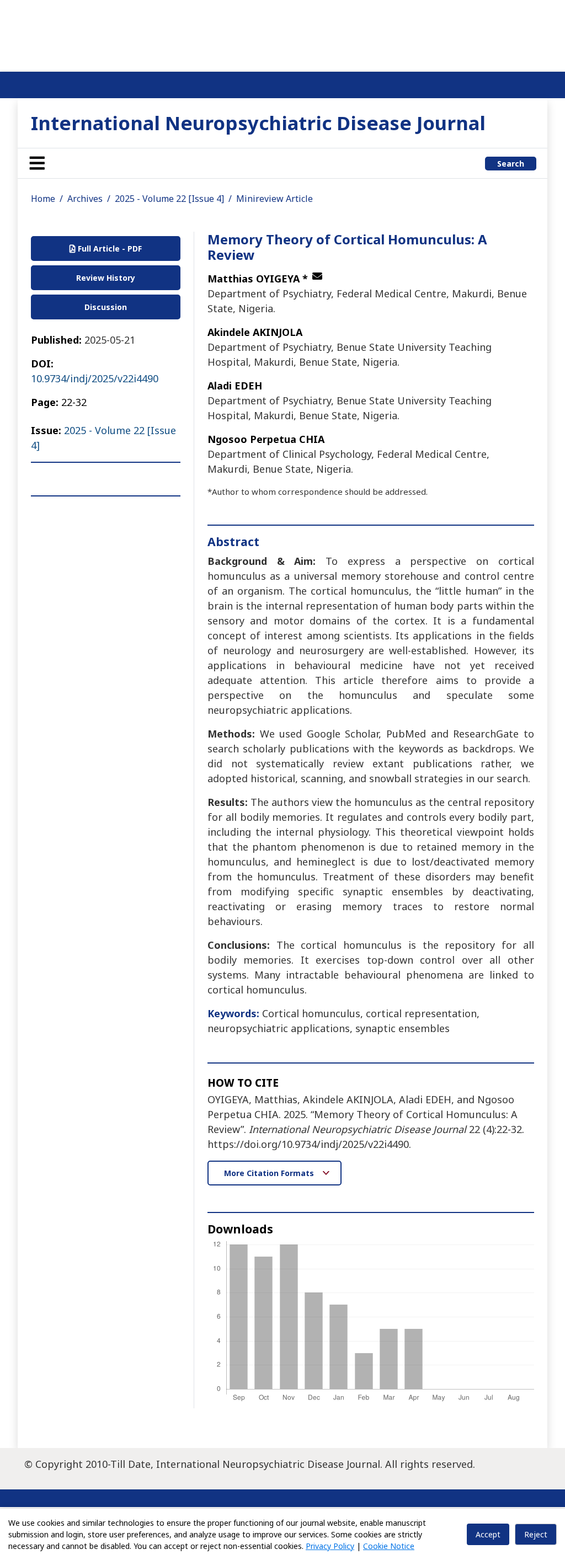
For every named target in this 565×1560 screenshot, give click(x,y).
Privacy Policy (330, 1546)
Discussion (105, 307)
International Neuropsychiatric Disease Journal (258, 123)
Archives (85, 199)
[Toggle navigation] (37, 163)
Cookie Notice (388, 1546)
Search (510, 163)
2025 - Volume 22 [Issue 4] (169, 199)
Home (43, 199)
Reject (535, 1534)
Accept (488, 1534)
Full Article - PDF (109, 248)
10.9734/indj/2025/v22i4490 (94, 378)
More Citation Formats (270, 1173)
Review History (105, 278)
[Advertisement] (282, 33)
